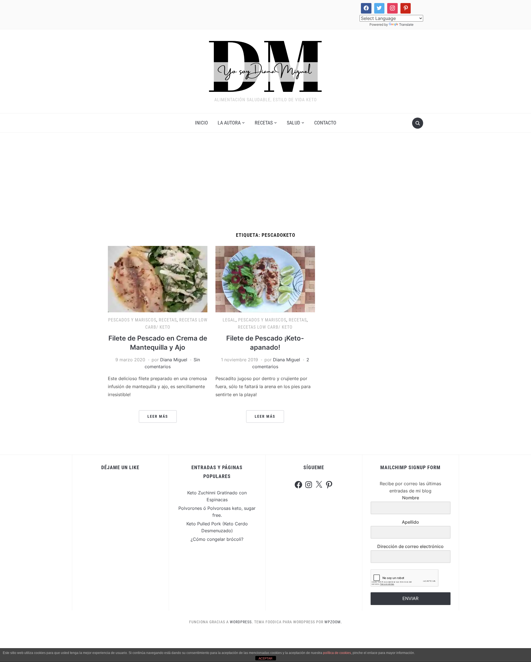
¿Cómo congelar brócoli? (217, 539)
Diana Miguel (173, 359)
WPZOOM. (333, 622)
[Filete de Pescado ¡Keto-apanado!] (265, 279)
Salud (293, 123)
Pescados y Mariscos (132, 320)
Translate (406, 24)
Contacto (325, 123)
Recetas (264, 123)
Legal (229, 320)
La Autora (229, 123)
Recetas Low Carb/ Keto (265, 327)
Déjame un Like (120, 467)
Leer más (157, 416)
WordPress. (241, 622)
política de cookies (337, 653)
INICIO (201, 123)
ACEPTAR (265, 658)
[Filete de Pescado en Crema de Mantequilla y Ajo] (157, 279)
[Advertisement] (265, 182)
